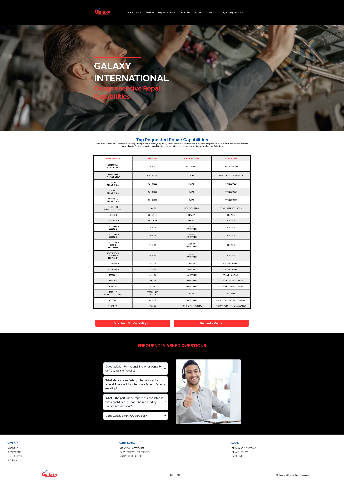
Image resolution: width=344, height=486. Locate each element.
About (139, 12)
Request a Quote (166, 12)
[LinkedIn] (178, 474)
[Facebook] (171, 474)
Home (129, 12)
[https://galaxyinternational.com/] (102, 12)
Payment (198, 12)
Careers (210, 12)
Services (150, 12)
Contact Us (184, 12)
